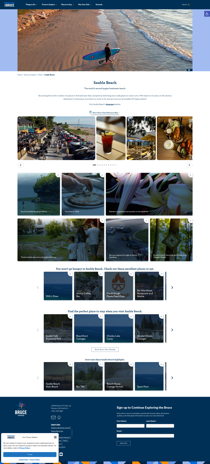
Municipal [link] (110, 104)
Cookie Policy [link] (24, 460)
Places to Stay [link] (66, 4)
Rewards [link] (99, 4)
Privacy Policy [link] (24, 448)
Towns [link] (40, 75)
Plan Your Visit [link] (83, 4)
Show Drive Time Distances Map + (106, 113)
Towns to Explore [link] (48, 4)
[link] (207, 14)
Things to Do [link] (30, 4)
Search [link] (184, 4)
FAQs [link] (65, 440)
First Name (121, 421)
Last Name (151, 421)
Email (119, 431)
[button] (55, 437)
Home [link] (20, 75)
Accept (29, 454)
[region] (105, 142)
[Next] (172, 287)
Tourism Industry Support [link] (60, 437)
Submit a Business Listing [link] (60, 428)
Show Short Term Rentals (105, 350)
